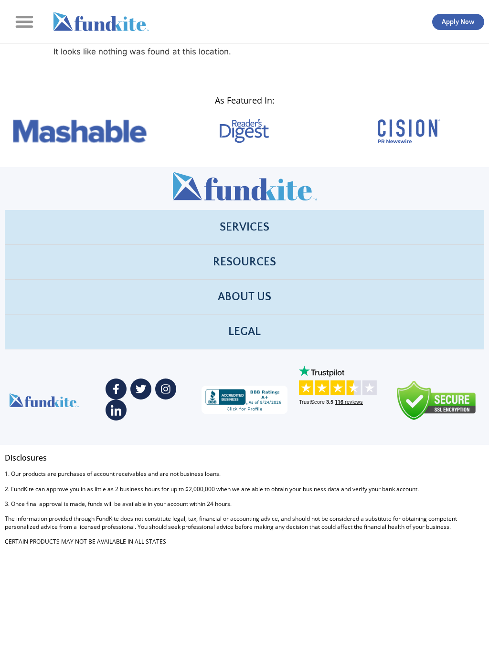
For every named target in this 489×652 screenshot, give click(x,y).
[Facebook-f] (116, 389)
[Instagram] (165, 389)
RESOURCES (244, 262)
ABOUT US (244, 297)
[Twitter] (140, 389)
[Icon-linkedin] (116, 410)
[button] (24, 21)
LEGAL (244, 332)
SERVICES (244, 227)
